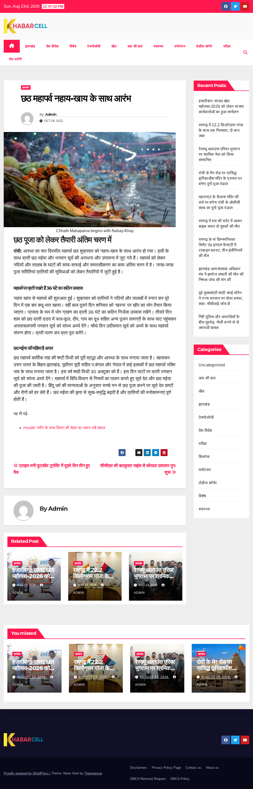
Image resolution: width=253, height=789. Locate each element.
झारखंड (30, 46)
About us (212, 767)
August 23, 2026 (32, 677)
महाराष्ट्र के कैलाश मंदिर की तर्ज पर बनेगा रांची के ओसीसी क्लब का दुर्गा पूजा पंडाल (219, 202)
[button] (245, 52)
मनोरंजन (180, 46)
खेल (114, 46)
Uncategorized (212, 365)
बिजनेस (204, 457)
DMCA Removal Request (148, 779)
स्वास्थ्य (158, 46)
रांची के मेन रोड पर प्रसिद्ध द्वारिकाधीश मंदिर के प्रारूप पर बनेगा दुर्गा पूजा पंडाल (220, 178)
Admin (51, 114)
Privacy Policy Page (166, 767)
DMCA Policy (180, 779)
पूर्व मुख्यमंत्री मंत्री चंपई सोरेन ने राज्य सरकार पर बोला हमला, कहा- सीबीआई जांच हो (221, 298)
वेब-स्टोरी (15, 59)
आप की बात (135, 46)
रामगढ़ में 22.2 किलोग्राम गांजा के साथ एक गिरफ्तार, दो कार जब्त (221, 130)
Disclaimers (138, 767)
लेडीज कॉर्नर (204, 46)
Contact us (193, 767)
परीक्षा (227, 46)
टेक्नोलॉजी (94, 46)
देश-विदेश (52, 46)
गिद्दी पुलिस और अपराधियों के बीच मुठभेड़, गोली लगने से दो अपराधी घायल (219, 322)
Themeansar (93, 773)
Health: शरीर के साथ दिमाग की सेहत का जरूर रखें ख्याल (64, 428)
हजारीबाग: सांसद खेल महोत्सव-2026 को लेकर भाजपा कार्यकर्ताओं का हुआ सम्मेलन (221, 106)
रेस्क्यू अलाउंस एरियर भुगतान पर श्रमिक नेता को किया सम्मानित (219, 154)
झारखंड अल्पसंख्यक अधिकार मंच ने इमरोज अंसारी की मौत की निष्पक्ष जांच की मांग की (221, 274)
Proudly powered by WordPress (27, 773)
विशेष (73, 46)
